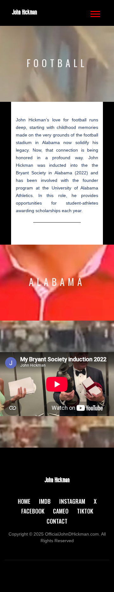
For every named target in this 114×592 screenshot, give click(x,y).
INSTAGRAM (72, 501)
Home (24, 501)
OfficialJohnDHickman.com (72, 534)
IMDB (45, 501)
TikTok (85, 511)
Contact (57, 521)
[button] (94, 13)
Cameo (60, 511)
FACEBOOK (32, 511)
